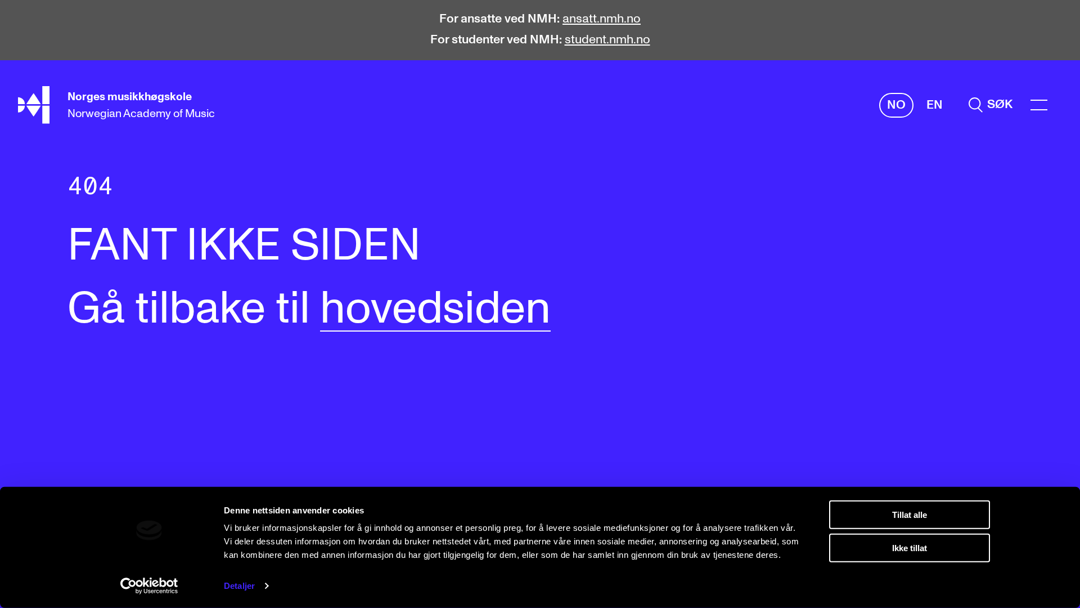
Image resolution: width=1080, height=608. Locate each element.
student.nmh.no (607, 40)
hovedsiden (435, 309)
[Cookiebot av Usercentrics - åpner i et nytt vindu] (149, 586)
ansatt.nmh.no (601, 19)
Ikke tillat (909, 547)
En (934, 105)
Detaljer (239, 586)
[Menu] (1038, 105)
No (896, 105)
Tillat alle (909, 515)
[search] (990, 105)
